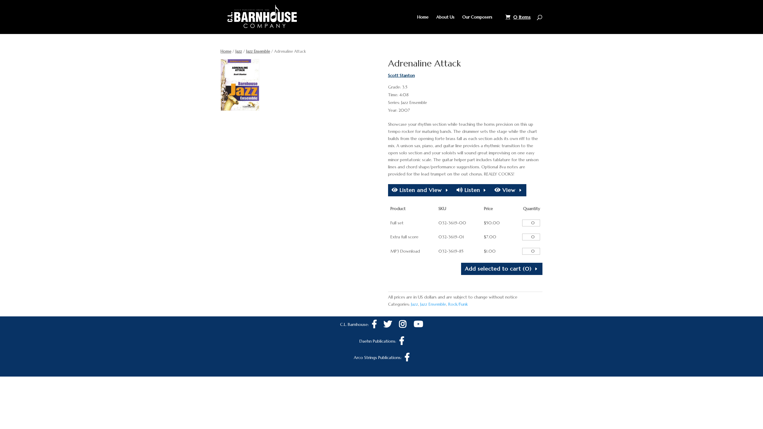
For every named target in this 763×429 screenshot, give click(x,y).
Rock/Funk (458, 304)
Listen (471, 189)
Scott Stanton (401, 75)
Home (423, 17)
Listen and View (420, 189)
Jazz (238, 51)
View (508, 189)
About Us (445, 17)
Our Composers (477, 17)
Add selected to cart (498, 268)
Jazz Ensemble (258, 51)
